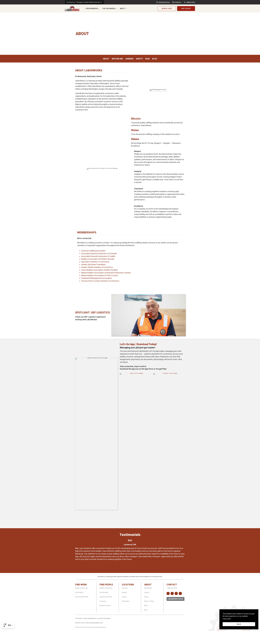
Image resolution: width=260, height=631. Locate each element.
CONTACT (172, 584)
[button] (168, 593)
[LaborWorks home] (72, 8)
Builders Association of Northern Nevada (97, 259)
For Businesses (92, 8)
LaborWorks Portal (164, 2)
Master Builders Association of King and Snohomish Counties (106, 273)
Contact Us (178, 2)
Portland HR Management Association (96, 278)
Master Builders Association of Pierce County (99, 275)
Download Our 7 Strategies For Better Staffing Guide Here (83, 2)
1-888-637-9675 (190, 2)
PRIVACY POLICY (80, 623)
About (122, 8)
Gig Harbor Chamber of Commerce (95, 262)
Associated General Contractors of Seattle (98, 256)
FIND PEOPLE (106, 584)
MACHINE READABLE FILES (94, 623)
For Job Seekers (108, 8)
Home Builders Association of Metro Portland (99, 270)
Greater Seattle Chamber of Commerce (97, 267)
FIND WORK (81, 584)
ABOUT (148, 584)
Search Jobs (167, 8)
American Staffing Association (93, 251)
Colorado (125, 588)
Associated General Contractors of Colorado (99, 253)
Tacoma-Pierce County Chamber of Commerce (100, 281)
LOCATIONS (128, 584)
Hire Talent (186, 8)
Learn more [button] (227, 618)
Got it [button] (239, 624)
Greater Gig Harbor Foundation (93, 264)
